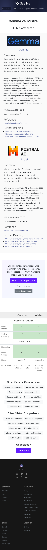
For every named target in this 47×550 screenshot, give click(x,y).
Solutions (17, 8)
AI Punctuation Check (31, 507)
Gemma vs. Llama (14, 397)
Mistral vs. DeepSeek (33, 418)
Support (4, 540)
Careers (4, 497)
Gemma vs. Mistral (13, 402)
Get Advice (23, 450)
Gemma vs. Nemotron (32, 402)
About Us (5, 491)
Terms (4, 533)
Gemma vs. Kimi (31, 392)
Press (4, 501)
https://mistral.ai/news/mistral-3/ (17, 231)
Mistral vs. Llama (31, 428)
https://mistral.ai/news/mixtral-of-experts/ (22, 241)
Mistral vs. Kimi (15, 428)
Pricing (34, 8)
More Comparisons (23, 291)
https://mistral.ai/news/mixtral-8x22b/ (20, 244)
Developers (27, 497)
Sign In (27, 8)
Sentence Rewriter (30, 511)
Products (6, 8)
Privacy (4, 530)
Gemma (23, 49)
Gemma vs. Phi (15, 406)
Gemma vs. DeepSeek (34, 387)
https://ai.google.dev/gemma (15, 123)
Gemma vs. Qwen (31, 406)
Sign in (27, 530)
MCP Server (28, 501)
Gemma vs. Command (13, 387)
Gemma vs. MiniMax (32, 397)
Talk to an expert (23, 286)
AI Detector (27, 514)
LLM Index (27, 517)
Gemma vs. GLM (15, 392)
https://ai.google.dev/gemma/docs (19, 131)
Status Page (6, 543)
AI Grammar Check (30, 504)
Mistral (23, 159)
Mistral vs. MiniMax (13, 433)
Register (26, 527)
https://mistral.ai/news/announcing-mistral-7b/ (24, 239)
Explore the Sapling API (23, 280)
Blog (3, 494)
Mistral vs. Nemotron (32, 433)
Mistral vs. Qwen (30, 438)
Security (4, 527)
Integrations (28, 494)
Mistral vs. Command (13, 418)
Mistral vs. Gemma (15, 423)
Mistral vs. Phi (15, 438)
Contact (41, 8)
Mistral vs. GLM (32, 423)
